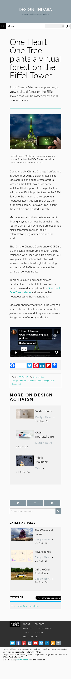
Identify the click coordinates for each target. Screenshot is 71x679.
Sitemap (39, 632)
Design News (48, 380)
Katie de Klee (38, 377)
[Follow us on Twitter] (18, 503)
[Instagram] (30, 643)
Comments (17, 384)
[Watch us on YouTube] (35, 643)
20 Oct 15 (23, 377)
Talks (38, 468)
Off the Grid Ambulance (42, 571)
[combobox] (54, 26)
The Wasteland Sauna (44, 532)
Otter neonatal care (44, 434)
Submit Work (44, 628)
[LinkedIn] (42, 365)
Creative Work (34, 380)
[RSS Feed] (53, 643)
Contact (39, 624)
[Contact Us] (58, 643)
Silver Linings (43, 552)
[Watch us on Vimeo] (41, 643)
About (26, 624)
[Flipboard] (48, 365)
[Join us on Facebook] (35, 503)
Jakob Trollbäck (41, 459)
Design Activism (19, 380)
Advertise (28, 628)
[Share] (54, 365)
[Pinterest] (36, 365)
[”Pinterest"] (52, 503)
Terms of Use (30, 636)
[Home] (35, 10)
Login (26, 632)
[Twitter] (29, 365)
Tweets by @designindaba (25, 606)
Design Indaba (22, 659)
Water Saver (44, 411)
